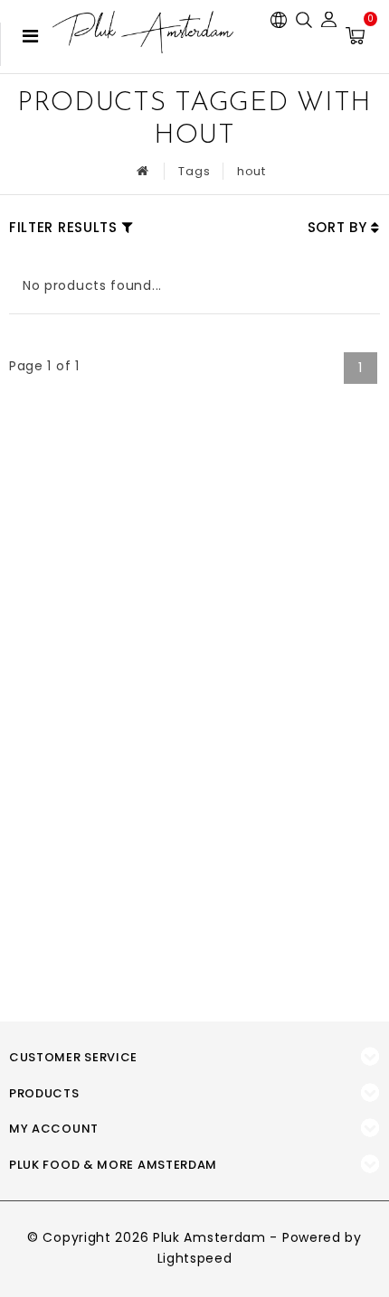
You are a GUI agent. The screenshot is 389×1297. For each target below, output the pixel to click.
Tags (194, 171)
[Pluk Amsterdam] (142, 32)
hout (251, 171)
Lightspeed (194, 1258)
